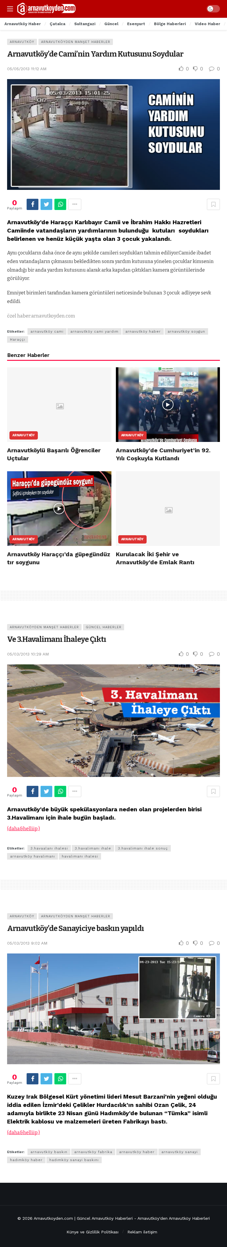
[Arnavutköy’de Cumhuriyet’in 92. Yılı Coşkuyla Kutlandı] (168, 404)
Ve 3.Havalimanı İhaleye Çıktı (56, 639)
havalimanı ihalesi (80, 856)
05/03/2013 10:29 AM (28, 654)
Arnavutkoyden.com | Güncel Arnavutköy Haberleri (83, 1218)
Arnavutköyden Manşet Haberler (75, 42)
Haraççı (17, 339)
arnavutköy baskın (48, 1152)
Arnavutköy (22, 42)
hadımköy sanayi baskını (74, 1160)
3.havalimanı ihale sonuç (143, 848)
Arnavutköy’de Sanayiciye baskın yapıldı (75, 928)
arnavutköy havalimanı (32, 856)
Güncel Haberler (103, 627)
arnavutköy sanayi (179, 1152)
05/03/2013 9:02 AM (27, 943)
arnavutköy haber (143, 331)
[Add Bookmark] (213, 204)
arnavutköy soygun (186, 331)
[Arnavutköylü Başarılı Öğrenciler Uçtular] (59, 404)
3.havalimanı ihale (93, 848)
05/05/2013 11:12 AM (26, 68)
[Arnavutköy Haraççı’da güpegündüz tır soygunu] (59, 508)
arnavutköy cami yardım (94, 331)
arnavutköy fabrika (93, 1152)
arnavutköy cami (47, 331)
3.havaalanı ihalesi (49, 848)
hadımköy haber (26, 1160)
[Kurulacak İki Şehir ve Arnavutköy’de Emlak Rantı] (168, 508)
